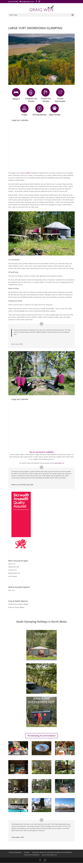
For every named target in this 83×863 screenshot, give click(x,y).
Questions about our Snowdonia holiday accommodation (52, 852)
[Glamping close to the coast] (65, 774)
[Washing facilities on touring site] (18, 811)
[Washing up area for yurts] (65, 792)
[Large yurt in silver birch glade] (41, 774)
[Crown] (41, 755)
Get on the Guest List (49, 855)
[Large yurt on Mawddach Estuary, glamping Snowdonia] (18, 774)
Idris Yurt (11, 590)
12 (45, 251)
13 (47, 251)
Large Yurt (11, 564)
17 (54, 251)
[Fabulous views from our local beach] (65, 811)
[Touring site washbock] (41, 811)
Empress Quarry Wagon (16, 607)
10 (42, 251)
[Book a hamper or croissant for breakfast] (18, 755)
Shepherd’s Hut (13, 567)
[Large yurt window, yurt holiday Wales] (65, 755)
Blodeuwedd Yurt (14, 573)
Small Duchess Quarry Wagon (18, 604)
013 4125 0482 (14, 1)
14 (49, 251)
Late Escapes (12, 576)
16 (52, 251)
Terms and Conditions (31, 855)
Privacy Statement (15, 852)
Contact (27, 852)
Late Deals (57, 463)
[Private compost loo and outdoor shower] (41, 792)
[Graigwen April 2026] (41, 255)
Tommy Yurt (12, 570)
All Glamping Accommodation (41, 735)
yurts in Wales (25, 173)
